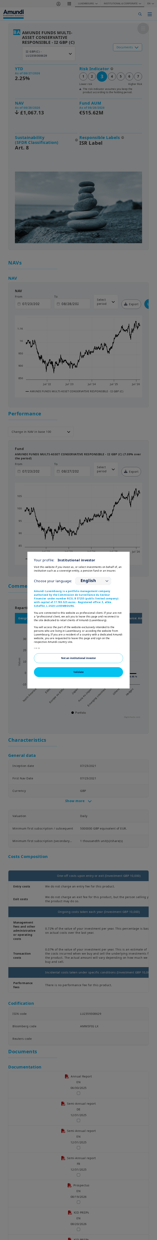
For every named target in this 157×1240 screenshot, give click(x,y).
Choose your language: (53, 581)
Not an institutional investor (78, 658)
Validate (78, 672)
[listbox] (93, 581)
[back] (145, 640)
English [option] (88, 581)
